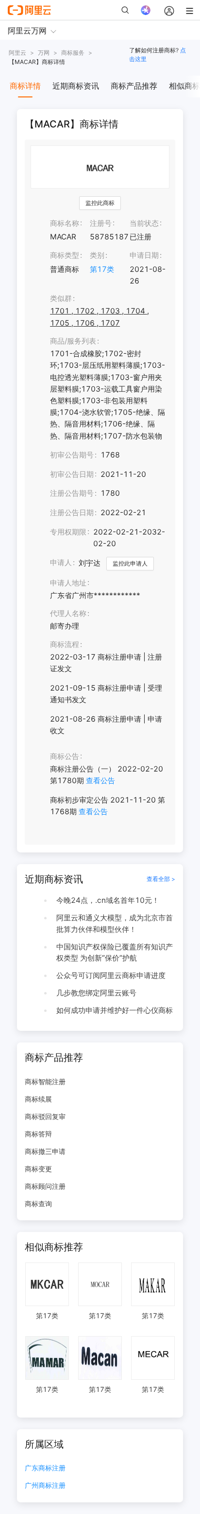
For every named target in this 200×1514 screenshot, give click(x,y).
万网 (44, 52)
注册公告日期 (72, 512)
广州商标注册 (45, 1485)
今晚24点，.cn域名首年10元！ (107, 900)
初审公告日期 (72, 474)
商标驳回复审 (45, 1116)
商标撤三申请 (45, 1151)
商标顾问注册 (45, 1186)
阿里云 (17, 52)
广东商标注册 (45, 1468)
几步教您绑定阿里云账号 (96, 992)
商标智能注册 (45, 1081)
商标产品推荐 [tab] (134, 86)
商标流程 (64, 644)
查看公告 (100, 780)
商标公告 (64, 756)
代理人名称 (68, 613)
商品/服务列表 (73, 341)
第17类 (102, 269)
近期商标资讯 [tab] (75, 86)
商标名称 (64, 223)
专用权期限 (68, 531)
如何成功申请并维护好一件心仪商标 (114, 1010)
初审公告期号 (72, 454)
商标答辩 (38, 1134)
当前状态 (144, 223)
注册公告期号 (72, 493)
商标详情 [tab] (25, 86)
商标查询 (38, 1203)
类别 (97, 255)
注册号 (101, 223)
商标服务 (72, 52)
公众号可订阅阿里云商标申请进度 (111, 975)
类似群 (61, 298)
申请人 (61, 562)
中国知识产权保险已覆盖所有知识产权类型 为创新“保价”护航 (114, 952)
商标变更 (38, 1169)
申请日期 (144, 255)
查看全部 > (161, 879)
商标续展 (38, 1099)
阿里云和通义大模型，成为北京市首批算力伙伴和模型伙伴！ (114, 923)
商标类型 (64, 255)
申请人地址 (68, 582)
